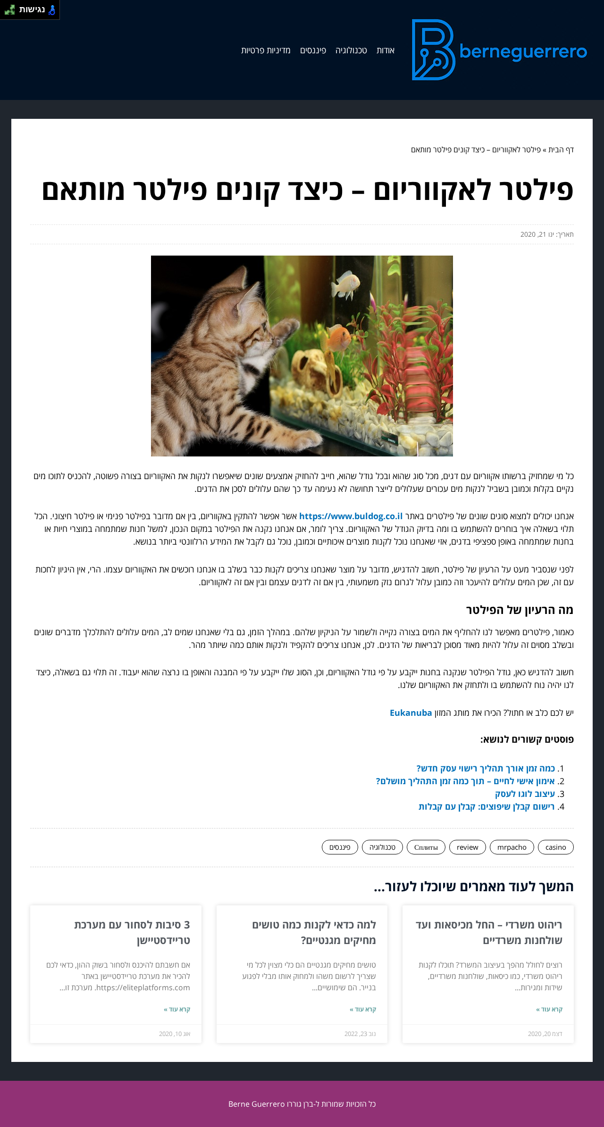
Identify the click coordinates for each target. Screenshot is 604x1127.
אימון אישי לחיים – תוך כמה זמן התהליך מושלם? (465, 781)
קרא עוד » (549, 1009)
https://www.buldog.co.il (351, 516)
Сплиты (426, 847)
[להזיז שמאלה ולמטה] (7, 12)
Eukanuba (411, 712)
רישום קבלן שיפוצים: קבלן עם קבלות (487, 806)
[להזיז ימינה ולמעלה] (12, 7)
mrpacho (512, 847)
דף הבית (561, 149)
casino (555, 847)
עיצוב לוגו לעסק (525, 793)
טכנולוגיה (351, 50)
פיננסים (313, 50)
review (467, 847)
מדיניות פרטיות (266, 50)
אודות (385, 50)
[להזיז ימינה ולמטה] (12, 12)
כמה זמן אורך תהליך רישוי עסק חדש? (486, 768)
